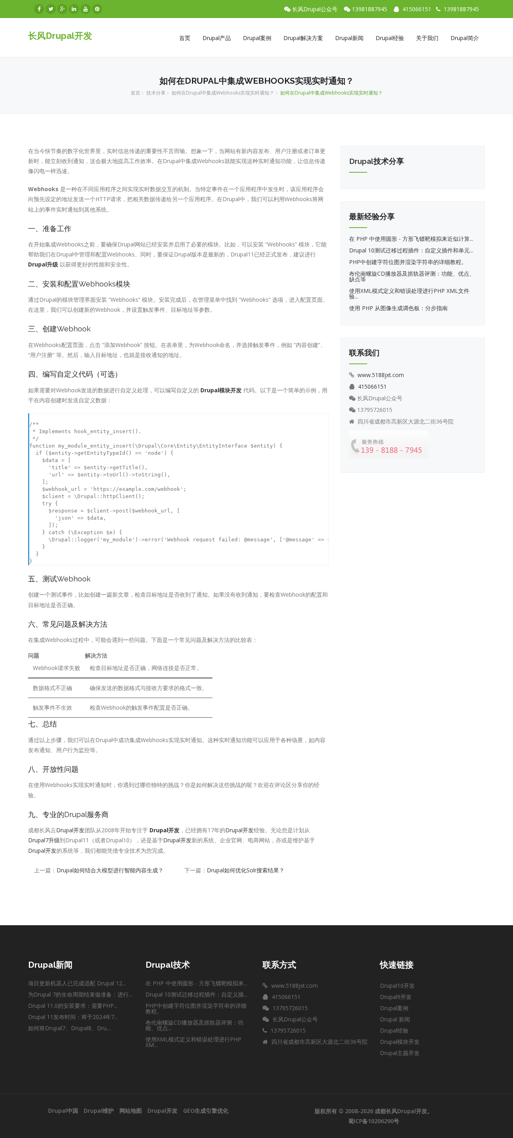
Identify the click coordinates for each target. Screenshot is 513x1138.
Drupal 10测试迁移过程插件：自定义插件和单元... (411, 250)
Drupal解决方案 (303, 38)
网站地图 (130, 1110)
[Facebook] (39, 9)
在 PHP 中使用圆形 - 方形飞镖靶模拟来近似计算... (411, 238)
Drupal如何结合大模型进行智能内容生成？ (110, 870)
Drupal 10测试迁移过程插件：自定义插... (196, 994)
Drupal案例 (257, 38)
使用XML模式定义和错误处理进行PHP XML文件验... (409, 293)
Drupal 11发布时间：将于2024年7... (73, 1017)
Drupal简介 (464, 38)
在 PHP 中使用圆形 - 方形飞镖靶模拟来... (196, 983)
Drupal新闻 (349, 38)
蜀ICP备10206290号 (373, 1121)
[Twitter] (51, 9)
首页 (184, 38)
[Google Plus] (62, 9)
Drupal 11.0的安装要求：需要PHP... (72, 1005)
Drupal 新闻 (395, 1019)
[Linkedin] (74, 9)
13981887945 (371, 9)
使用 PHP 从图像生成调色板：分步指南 (398, 308)
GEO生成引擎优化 (205, 1110)
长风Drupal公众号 (316, 9)
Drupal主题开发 (400, 1053)
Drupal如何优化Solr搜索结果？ (246, 870)
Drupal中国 (63, 1110)
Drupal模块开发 (221, 390)
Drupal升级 (43, 264)
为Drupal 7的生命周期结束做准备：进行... (80, 994)
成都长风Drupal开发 (401, 1111)
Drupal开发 (70, 830)
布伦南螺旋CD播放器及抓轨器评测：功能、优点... (194, 1025)
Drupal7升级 (44, 840)
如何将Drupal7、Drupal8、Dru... (69, 1028)
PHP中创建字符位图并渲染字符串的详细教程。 (408, 262)
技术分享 (156, 92)
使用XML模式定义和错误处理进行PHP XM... (193, 1042)
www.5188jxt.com (380, 375)
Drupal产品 (216, 38)
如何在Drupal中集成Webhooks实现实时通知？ (223, 92)
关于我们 (427, 38)
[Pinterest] (97, 9)
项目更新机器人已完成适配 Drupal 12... (77, 983)
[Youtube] (86, 9)
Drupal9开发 (396, 997)
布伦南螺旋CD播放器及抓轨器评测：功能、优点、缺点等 (412, 276)
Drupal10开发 (397, 985)
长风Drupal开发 (60, 35)
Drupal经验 (390, 38)
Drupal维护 (99, 1110)
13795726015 (376, 410)
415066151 (416, 9)
